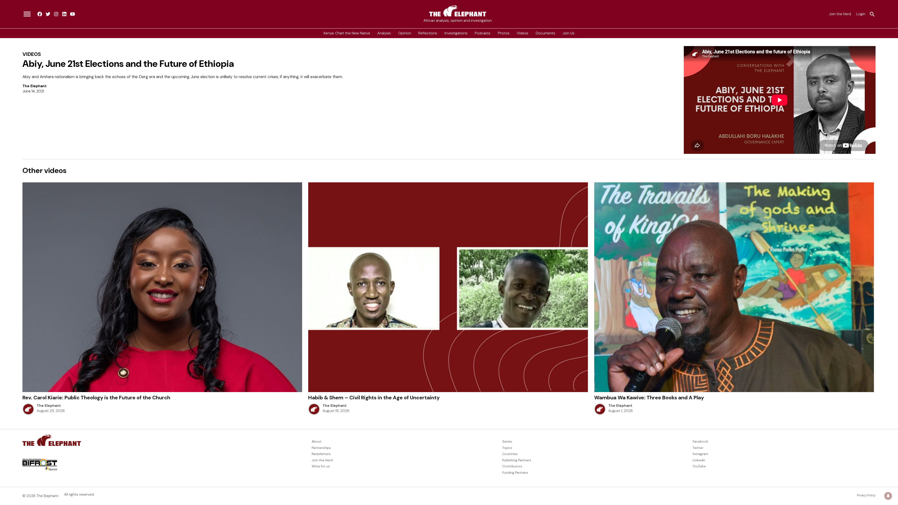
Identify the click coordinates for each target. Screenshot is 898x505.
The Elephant (34, 86)
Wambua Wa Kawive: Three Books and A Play (649, 397)
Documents (545, 33)
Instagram (700, 454)
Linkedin (699, 460)
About (316, 441)
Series (507, 441)
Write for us (321, 466)
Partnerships (321, 448)
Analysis (384, 33)
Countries (510, 454)
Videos (522, 33)
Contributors (512, 466)
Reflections (427, 33)
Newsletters (321, 454)
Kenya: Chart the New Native (347, 33)
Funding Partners (515, 472)
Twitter (698, 448)
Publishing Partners (516, 460)
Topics (507, 448)
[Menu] (27, 14)
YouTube (699, 466)
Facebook (700, 441)
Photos (504, 33)
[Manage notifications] (888, 496)
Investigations (456, 33)
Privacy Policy (866, 495)
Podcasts (482, 33)
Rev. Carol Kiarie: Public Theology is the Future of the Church (96, 397)
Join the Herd (840, 14)
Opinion (404, 33)
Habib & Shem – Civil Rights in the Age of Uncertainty (374, 397)
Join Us (568, 33)
